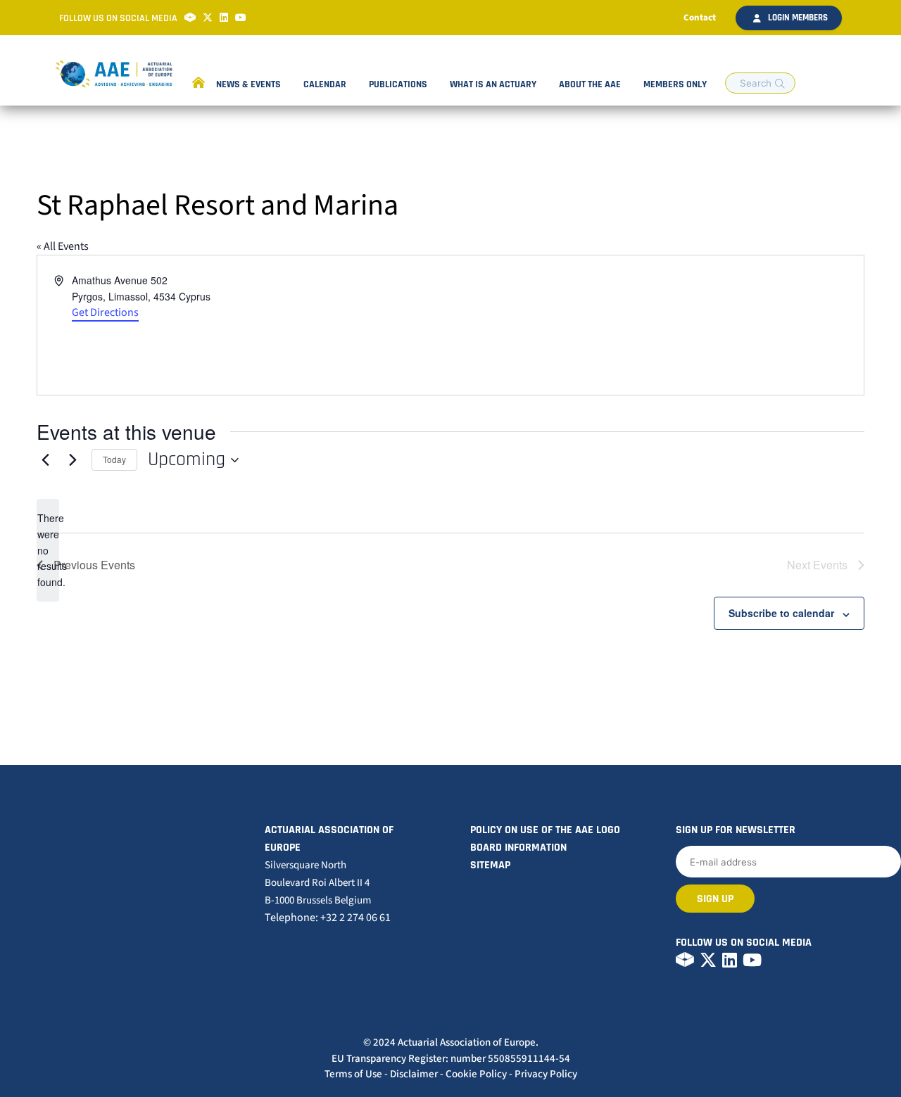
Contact (699, 17)
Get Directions (105, 312)
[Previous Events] (45, 460)
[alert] (48, 550)
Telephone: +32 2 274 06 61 (328, 917)
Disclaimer (414, 1074)
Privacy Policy (546, 1074)
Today (114, 459)
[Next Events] (72, 460)
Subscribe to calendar (781, 613)
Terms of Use (353, 1074)
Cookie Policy (476, 1074)
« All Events (63, 246)
